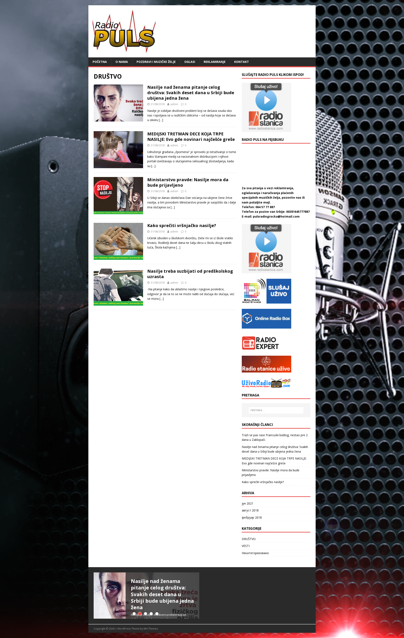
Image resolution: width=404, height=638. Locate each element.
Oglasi (189, 62)
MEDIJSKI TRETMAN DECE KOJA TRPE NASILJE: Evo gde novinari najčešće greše (191, 136)
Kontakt (241, 62)
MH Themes (151, 628)
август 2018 (250, 510)
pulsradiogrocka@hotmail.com (276, 216)
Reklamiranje (215, 62)
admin (174, 104)
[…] (161, 120)
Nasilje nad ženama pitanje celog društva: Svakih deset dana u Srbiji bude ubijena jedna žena (190, 92)
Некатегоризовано (255, 553)
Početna (100, 62)
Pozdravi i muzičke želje (156, 62)
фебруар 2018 (252, 517)
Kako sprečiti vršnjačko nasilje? (181, 225)
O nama (122, 62)
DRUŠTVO (249, 539)
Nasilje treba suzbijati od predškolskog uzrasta (190, 273)
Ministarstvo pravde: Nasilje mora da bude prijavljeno (188, 182)
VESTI (246, 546)
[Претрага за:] (276, 410)
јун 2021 (247, 503)
